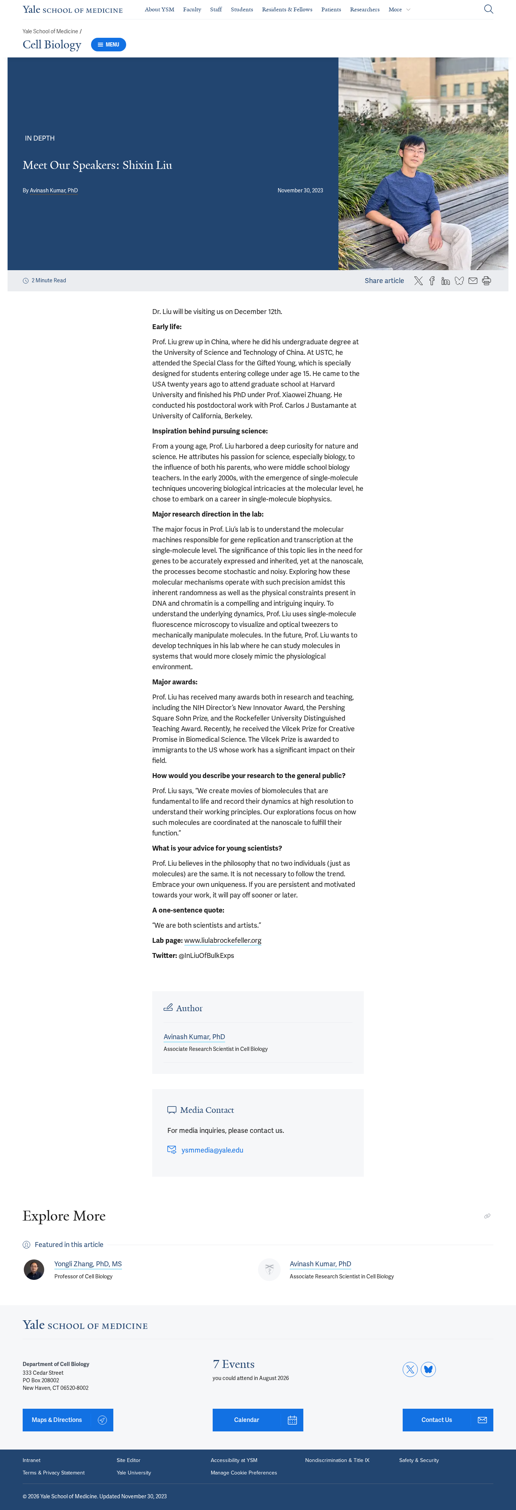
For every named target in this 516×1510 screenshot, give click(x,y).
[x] (410, 1369)
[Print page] (486, 280)
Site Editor (129, 1460)
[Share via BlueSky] (459, 280)
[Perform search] (488, 10)
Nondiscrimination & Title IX (337, 1460)
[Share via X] (418, 280)
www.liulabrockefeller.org (222, 940)
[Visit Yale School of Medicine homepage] (85, 1327)
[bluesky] (428, 1369)
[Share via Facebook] (432, 280)
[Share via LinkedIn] (445, 280)
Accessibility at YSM (234, 1460)
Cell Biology (52, 44)
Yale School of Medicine (50, 31)
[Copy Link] (487, 1216)
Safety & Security (419, 1460)
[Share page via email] (472, 280)
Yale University (134, 1472)
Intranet (31, 1460)
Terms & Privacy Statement (54, 1472)
